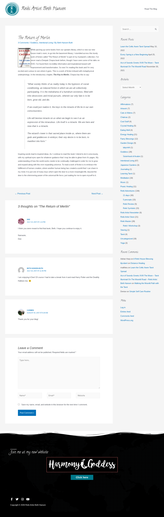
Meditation (124, 178)
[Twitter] (17, 499)
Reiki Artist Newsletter (129, 212)
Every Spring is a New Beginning (134, 54)
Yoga (122, 243)
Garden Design (126, 143)
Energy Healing (126, 134)
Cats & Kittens (126, 113)
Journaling (124, 169)
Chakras (124, 117)
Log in (122, 307)
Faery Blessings (127, 139)
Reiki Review (128, 204)
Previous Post (22, 194)
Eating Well (125, 130)
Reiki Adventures (127, 191)
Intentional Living (46, 43)
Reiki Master (125, 221)
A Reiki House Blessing (143, 259)
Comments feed (127, 316)
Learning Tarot (126, 173)
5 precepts (127, 200)
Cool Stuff (124, 121)
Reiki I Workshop (130, 226)
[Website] (88, 396)
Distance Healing (138, 263)
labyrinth (126, 147)
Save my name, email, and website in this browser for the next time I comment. (54, 404)
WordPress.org (126, 320)
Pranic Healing (126, 186)
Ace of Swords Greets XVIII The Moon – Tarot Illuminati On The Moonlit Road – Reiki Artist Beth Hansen (139, 279)
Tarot (122, 234)
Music (123, 182)
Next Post (97, 194)
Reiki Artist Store (127, 217)
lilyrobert (123, 263)
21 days (126, 195)
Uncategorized (126, 239)
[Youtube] (27, 499)
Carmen (30, 310)
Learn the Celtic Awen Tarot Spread (135, 46)
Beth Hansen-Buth (35, 268)
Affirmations (125, 104)
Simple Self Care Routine (139, 291)
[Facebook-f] (11, 499)
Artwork (123, 108)
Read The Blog (151, 9)
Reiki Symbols (129, 208)
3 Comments (23, 43)
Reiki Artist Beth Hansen (43, 8)
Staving (123, 230)
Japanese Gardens (128, 165)
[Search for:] (139, 29)
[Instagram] (22, 499)
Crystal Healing (126, 126)
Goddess (34, 43)
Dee (28, 219)
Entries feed (125, 312)
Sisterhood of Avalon (131, 156)
